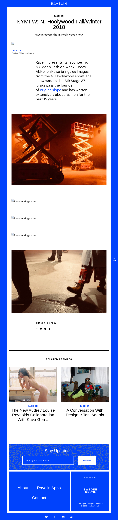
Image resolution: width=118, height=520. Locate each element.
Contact (39, 498)
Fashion (16, 50)
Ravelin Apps (49, 488)
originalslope (51, 89)
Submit (87, 460)
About (23, 488)
